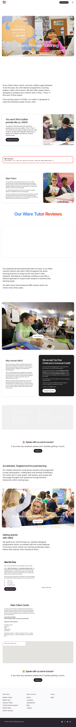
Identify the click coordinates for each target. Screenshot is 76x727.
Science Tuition (8, 703)
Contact (29, 708)
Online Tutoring (8, 710)
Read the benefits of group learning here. (19, 198)
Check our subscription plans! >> (44, 160)
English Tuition (7, 697)
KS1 (12, 126)
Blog (28, 705)
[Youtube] (67, 722)
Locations (30, 700)
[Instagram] (70, 722)
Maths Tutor (6, 700)
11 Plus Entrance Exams (10, 705)
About (29, 697)
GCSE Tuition (7, 708)
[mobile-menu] (71, 2)
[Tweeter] (64, 722)
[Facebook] (62, 722)
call (68, 382)
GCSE (23, 126)
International (31, 703)
